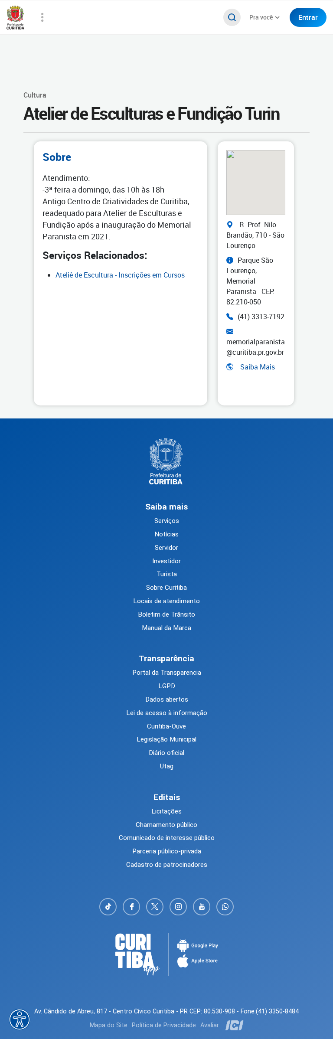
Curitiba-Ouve (166, 726)
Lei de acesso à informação (166, 713)
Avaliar (209, 1025)
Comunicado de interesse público (167, 838)
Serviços (166, 521)
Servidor (166, 548)
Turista (167, 574)
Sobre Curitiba (166, 587)
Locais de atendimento (166, 601)
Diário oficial (166, 753)
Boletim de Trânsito (166, 614)
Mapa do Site (108, 1025)
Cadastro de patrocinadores (166, 865)
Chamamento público (166, 825)
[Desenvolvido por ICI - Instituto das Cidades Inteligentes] (233, 1025)
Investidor (166, 561)
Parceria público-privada (166, 851)
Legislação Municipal (166, 739)
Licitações (166, 811)
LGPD (166, 686)
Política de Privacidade (164, 1025)
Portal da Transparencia (166, 672)
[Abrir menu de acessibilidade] (19, 1019)
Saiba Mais (257, 367)
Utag (166, 766)
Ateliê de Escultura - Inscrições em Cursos (120, 275)
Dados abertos (166, 699)
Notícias (166, 534)
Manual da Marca (166, 628)
